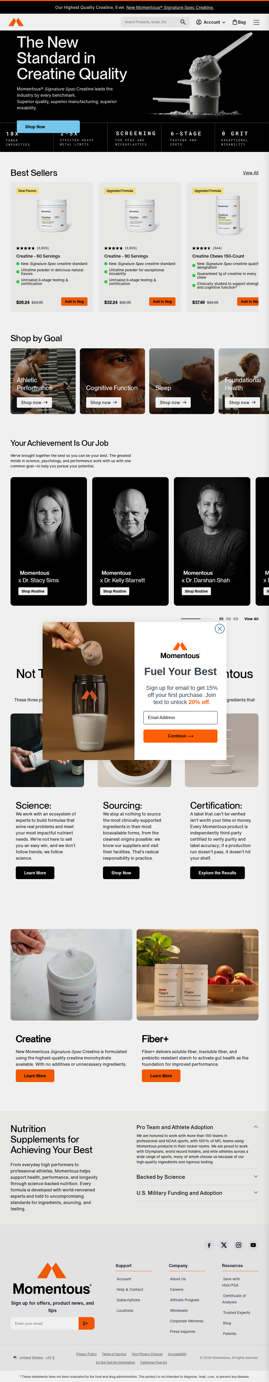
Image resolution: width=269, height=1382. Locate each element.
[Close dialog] (219, 628)
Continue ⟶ (180, 736)
